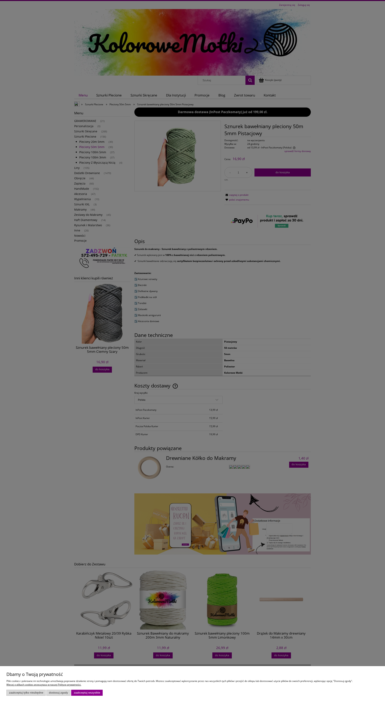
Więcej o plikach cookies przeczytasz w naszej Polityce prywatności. (43, 684)
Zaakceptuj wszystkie (87, 692)
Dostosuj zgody (58, 692)
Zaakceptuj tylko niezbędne (26, 692)
